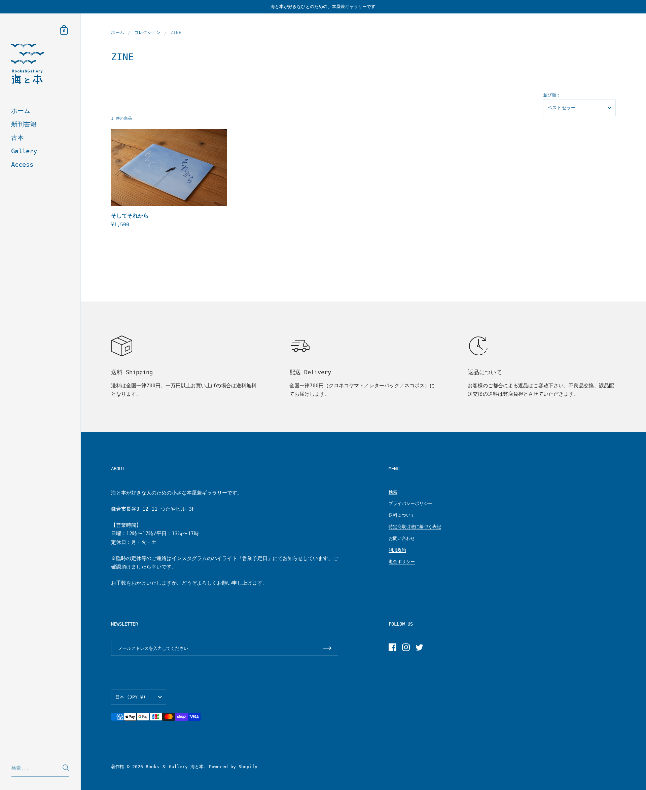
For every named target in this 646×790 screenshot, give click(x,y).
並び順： (552, 95)
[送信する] (65, 767)
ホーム (117, 32)
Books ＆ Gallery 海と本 (175, 766)
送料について (402, 515)
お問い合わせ (402, 538)
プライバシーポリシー (410, 503)
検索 (393, 492)
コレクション (147, 32)
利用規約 (397, 549)
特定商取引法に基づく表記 (415, 526)
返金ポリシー (402, 561)
